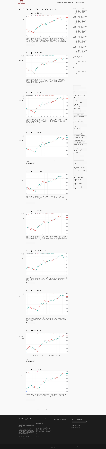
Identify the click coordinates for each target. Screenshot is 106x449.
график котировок (78, 121)
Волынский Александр (80, 87)
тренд (76, 157)
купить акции (78, 133)
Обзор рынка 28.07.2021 (36, 211)
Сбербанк (77, 110)
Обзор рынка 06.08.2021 (36, 133)
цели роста (79, 177)
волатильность (77, 119)
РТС (77, 109)
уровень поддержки (79, 159)
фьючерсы (78, 173)
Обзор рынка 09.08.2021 (36, 93)
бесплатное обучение (78, 112)
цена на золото (79, 180)
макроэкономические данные (80, 135)
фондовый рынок (80, 170)
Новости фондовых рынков (78, 103)
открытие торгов (79, 142)
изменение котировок (78, 123)
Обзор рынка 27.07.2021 (36, 251)
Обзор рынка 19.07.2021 (36, 290)
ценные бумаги (78, 183)
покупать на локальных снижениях (78, 145)
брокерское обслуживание (80, 116)
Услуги (76, 2)
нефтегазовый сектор (79, 138)
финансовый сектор (79, 165)
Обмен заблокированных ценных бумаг (65, 2)
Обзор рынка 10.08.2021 (36, 53)
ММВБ (77, 95)
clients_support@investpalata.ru (25, 439)
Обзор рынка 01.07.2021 (36, 369)
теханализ (76, 154)
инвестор (77, 128)
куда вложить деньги (79, 131)
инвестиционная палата (80, 125)
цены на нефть (78, 187)
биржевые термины (78, 114)
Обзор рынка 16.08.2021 (36, 13)
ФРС (83, 111)
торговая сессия (79, 155)
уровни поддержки (79, 162)
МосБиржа (79, 97)
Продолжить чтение (30, 44)
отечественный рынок (80, 140)
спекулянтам (77, 152)
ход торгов (78, 175)
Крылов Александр (79, 92)
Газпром (76, 89)
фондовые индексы (79, 167)
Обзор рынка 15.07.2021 (36, 330)
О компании (81, 2)
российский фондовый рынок (80, 149)
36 (46, 409)
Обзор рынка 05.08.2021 (36, 171)
